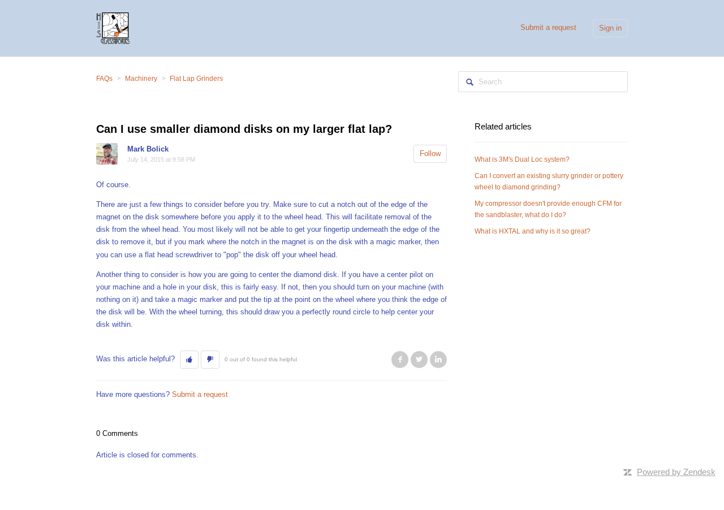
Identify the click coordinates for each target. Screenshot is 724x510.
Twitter (419, 359)
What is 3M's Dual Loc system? (522, 159)
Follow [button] (430, 153)
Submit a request (548, 27)
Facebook (399, 359)
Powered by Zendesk (676, 472)
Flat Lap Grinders (196, 79)
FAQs (104, 79)
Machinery (141, 79)
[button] (189, 360)
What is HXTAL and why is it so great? (533, 231)
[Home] (113, 27)
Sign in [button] (610, 28)
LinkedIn (438, 359)
